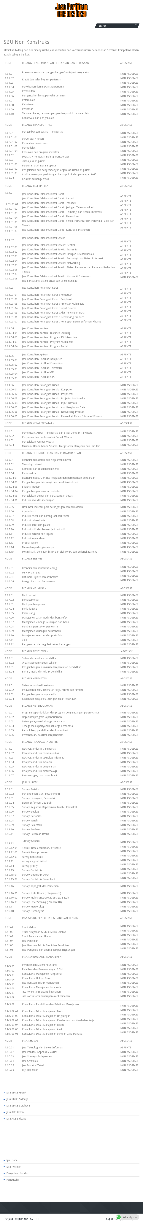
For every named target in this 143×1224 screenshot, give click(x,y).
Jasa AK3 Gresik (15, 1112)
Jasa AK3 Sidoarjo (16, 1118)
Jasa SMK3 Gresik (16, 1092)
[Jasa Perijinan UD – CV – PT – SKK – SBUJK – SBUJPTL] (71, 16)
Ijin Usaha (12, 1160)
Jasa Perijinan (13, 1166)
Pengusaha (12, 1179)
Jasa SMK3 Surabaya (18, 1105)
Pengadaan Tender (17, 1173)
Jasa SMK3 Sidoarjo (17, 1099)
